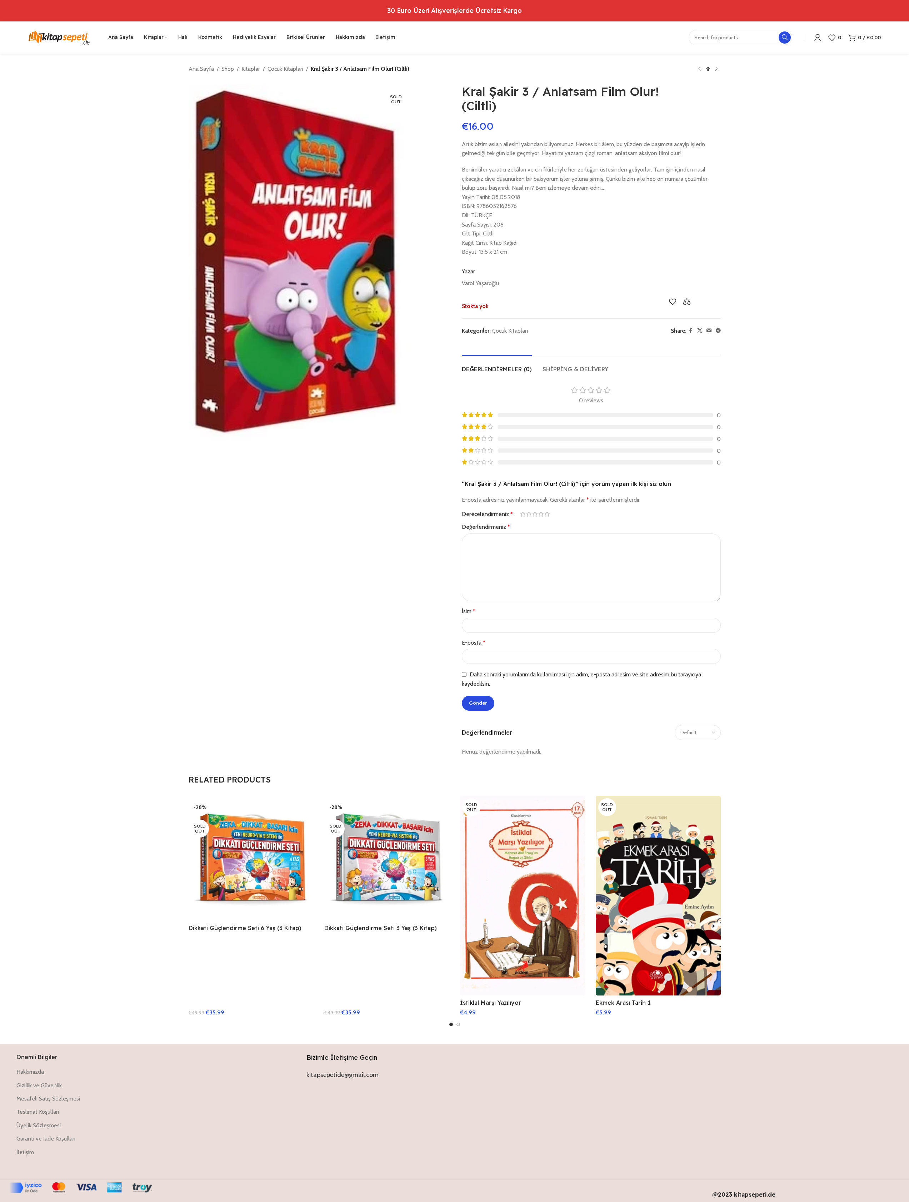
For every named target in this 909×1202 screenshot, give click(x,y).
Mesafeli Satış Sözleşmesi (48, 1098)
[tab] (497, 366)
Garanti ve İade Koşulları (45, 1138)
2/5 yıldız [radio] (529, 514)
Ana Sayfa (201, 68)
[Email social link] (709, 331)
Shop (227, 68)
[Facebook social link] (690, 331)
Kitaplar (250, 68)
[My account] (817, 37)
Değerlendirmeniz (486, 526)
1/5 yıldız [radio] (523, 514)
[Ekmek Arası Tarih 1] (658, 895)
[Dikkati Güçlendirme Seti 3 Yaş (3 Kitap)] (386, 858)
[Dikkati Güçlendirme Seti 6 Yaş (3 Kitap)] (251, 858)
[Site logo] (59, 37)
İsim (468, 611)
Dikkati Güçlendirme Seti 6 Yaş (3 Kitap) (245, 928)
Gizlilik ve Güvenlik (39, 1085)
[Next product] (716, 69)
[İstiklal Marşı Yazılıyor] (522, 895)
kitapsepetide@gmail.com (342, 1075)
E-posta (473, 642)
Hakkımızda (30, 1071)
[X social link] (699, 331)
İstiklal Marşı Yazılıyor (490, 1002)
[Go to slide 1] (451, 1024)
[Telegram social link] (718, 331)
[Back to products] (708, 69)
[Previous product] (699, 69)
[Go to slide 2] (458, 1024)
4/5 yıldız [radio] (541, 514)
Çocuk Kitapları (285, 68)
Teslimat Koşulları (37, 1111)
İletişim (25, 1152)
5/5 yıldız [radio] (547, 514)
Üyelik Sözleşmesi (38, 1125)
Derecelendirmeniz (487, 514)
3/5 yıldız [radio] (535, 514)
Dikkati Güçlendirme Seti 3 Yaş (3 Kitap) (380, 928)
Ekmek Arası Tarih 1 (623, 1002)
